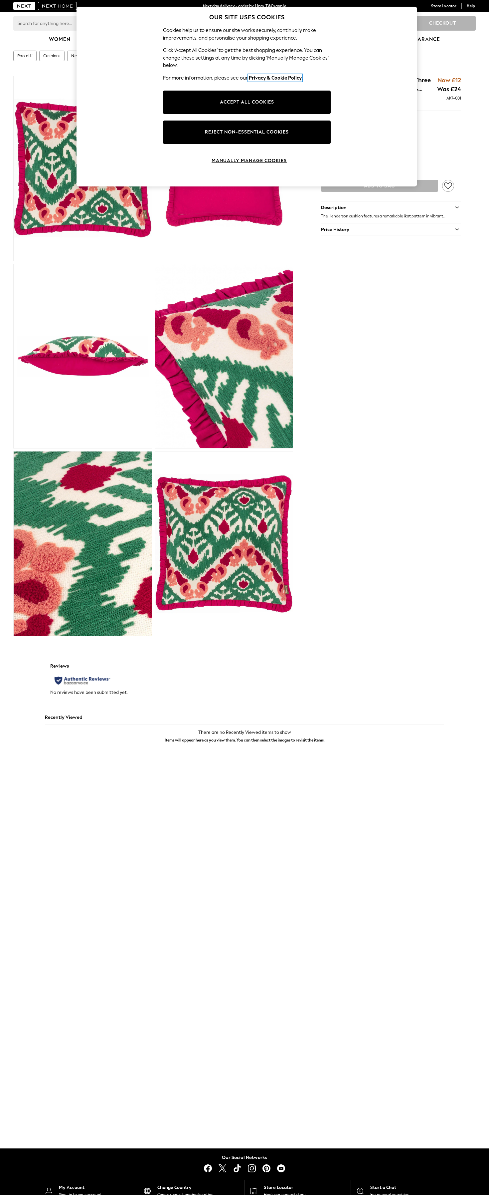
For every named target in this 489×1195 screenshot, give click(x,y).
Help (471, 6)
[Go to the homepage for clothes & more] (24, 6)
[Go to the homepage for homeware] (57, 6)
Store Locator (443, 6)
